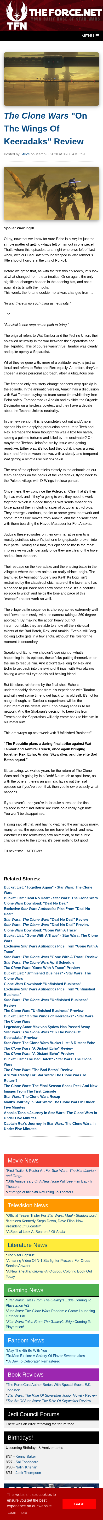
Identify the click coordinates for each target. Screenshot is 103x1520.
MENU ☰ (90, 35)
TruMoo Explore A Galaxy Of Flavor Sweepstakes (46, 1356)
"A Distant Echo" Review (38, 1048)
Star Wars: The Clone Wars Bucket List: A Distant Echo (49, 1043)
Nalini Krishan (26, 1467)
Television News (28, 1205)
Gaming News (25, 1290)
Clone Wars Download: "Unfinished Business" (42, 984)
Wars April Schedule (39, 962)
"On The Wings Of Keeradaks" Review (45, 128)
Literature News (27, 1245)
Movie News (23, 1160)
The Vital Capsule (21, 1255)
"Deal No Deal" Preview (46, 925)
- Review (52, 1395)
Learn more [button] (17, 1512)
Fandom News (26, 1340)
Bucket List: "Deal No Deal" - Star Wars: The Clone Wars (51, 898)
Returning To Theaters (40, 1192)
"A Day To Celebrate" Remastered (33, 1361)
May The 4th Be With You (27, 1350)
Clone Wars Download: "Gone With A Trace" (40, 930)
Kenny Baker (26, 1456)
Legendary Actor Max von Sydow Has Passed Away (47, 1027)
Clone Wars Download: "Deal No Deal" (36, 903)
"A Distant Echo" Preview (39, 1054)
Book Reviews (26, 1374)
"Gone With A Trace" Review (50, 957)
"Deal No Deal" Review (46, 919)
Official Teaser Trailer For (51, 1215)
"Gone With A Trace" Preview (42, 968)
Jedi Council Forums (33, 1414)
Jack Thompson (28, 1473)
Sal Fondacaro (27, 1462)
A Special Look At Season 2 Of (36, 1232)
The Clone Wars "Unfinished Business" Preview (44, 1011)
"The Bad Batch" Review (38, 1070)
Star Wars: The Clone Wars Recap (32, 1096)
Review (49, 1401)
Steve (25, 154)
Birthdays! (20, 1437)
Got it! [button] (79, 1504)
